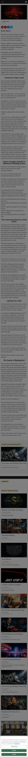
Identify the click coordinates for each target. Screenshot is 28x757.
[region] (14, 746)
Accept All (14, 754)
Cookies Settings (14, 746)
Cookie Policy (17, 743)
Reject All (14, 750)
